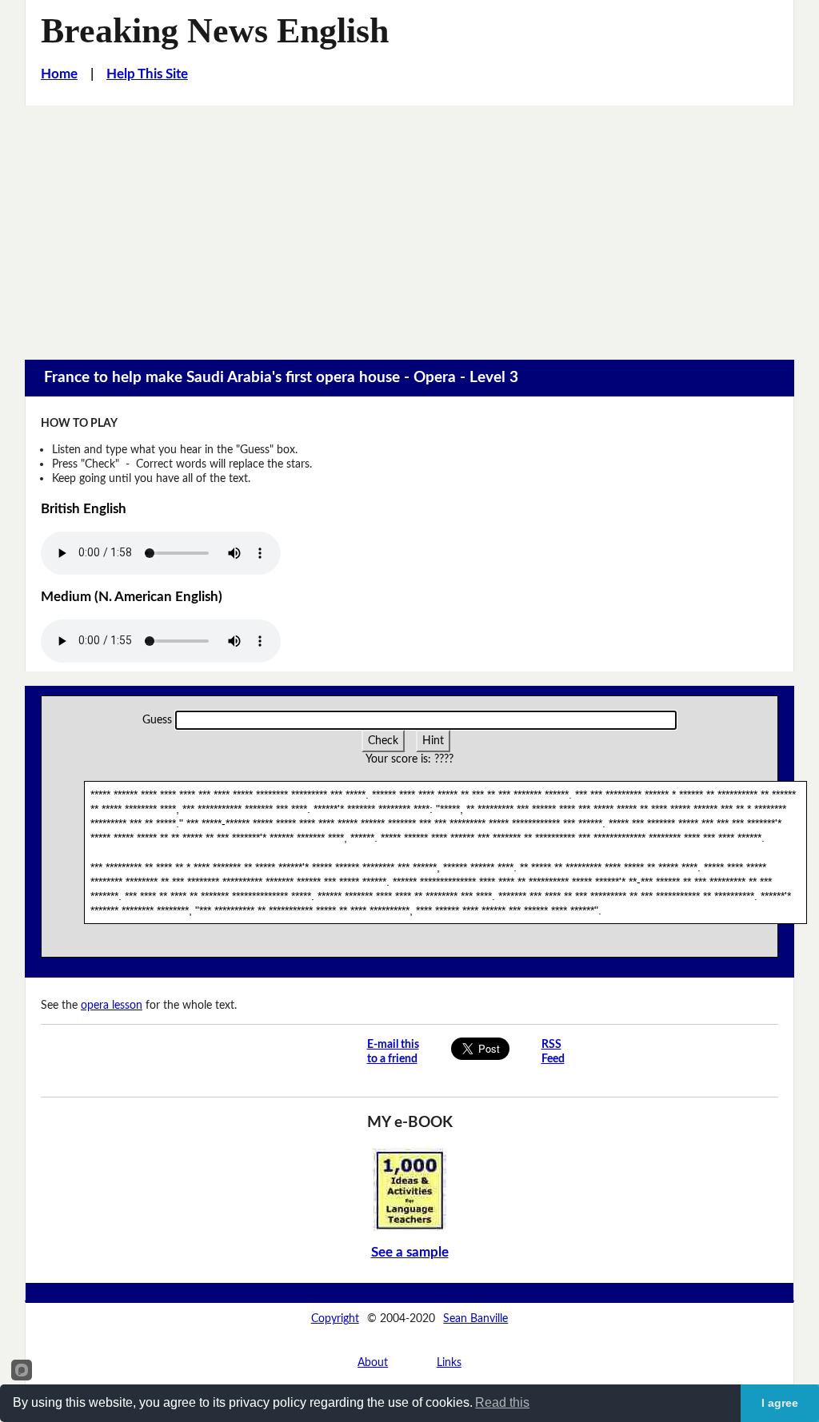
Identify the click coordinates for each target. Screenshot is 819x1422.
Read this (502, 1402)
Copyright (335, 1318)
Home (59, 74)
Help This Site (147, 74)
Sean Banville (475, 1318)
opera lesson (111, 1005)
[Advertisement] (409, 225)
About (373, 1362)
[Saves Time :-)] (409, 1189)
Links (449, 1362)
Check (383, 741)
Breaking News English (215, 30)
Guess (157, 720)
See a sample (410, 1252)
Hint (433, 741)
